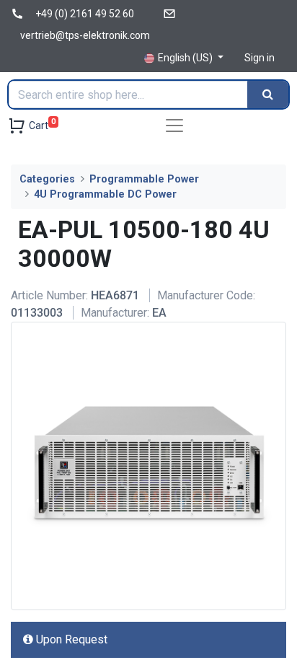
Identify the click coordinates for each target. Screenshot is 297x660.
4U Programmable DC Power (105, 194)
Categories (47, 179)
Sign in (259, 57)
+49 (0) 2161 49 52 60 (84, 13)
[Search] (267, 94)
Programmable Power (144, 179)
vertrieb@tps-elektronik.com (85, 35)
